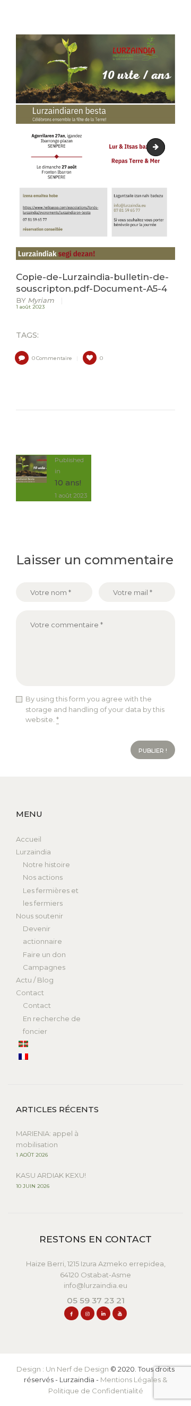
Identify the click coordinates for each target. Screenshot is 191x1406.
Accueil (28, 839)
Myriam (36, 300)
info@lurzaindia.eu (95, 1285)
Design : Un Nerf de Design (62, 1369)
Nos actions (43, 877)
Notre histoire (46, 864)
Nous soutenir (39, 916)
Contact (30, 992)
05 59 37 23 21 (96, 1300)
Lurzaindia (33, 852)
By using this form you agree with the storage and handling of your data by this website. (94, 709)
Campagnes (44, 967)
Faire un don (44, 954)
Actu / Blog (35, 980)
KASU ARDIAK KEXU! (51, 1175)
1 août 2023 (30, 307)
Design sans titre (161, 147)
